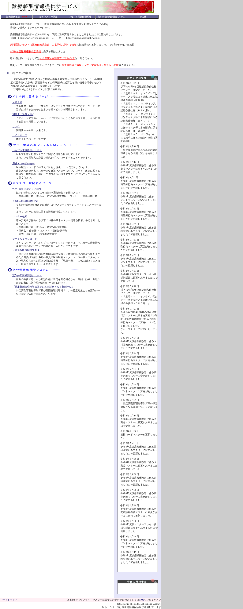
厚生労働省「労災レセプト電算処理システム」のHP (90, 65)
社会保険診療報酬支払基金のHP (57, 58)
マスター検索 (19, 216)
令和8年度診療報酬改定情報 (25, 51)
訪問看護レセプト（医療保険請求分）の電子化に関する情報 (43, 44)
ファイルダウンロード (24, 238)
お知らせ (17, 102)
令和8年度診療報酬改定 (25, 201)
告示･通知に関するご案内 (26, 188)
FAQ (141, 599)
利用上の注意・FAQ (23, 114)
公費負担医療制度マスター (27, 250)
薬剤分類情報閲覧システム (27, 275)
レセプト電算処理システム (27, 150)
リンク (16, 126)
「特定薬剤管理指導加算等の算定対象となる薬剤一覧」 (43, 286)
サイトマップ (19, 135)
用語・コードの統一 (23, 163)
